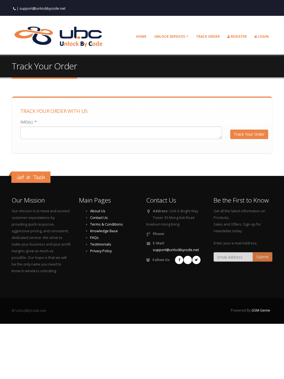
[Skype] (188, 260)
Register (238, 36)
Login (263, 36)
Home (141, 36)
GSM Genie (261, 310)
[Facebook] (179, 260)
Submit (262, 256)
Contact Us (99, 217)
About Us (97, 211)
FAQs (94, 237)
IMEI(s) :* (28, 122)
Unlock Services (169, 36)
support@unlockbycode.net (42, 8)
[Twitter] (196, 260)
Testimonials (100, 244)
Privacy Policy (101, 251)
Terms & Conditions (106, 224)
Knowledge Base (104, 231)
